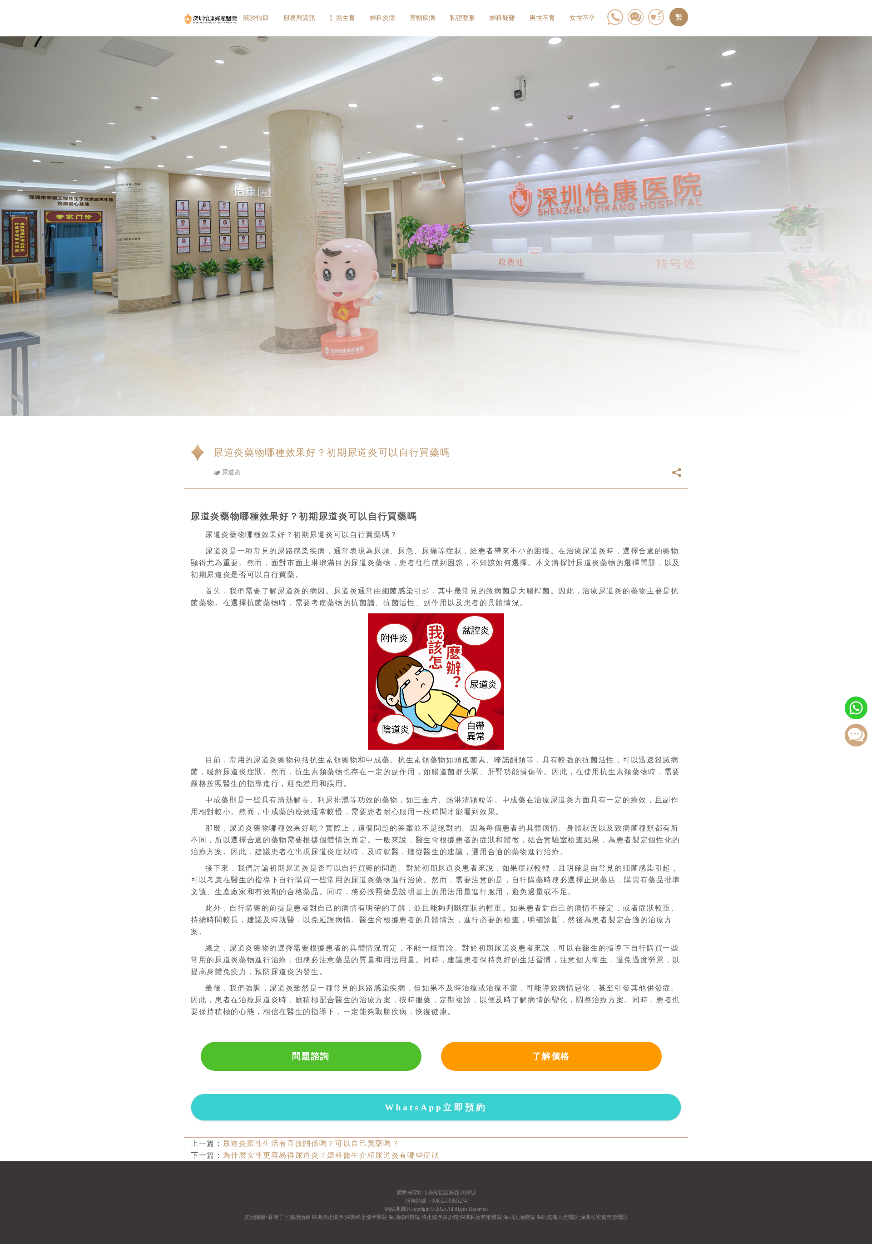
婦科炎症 (382, 18)
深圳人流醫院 (519, 1217)
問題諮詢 (311, 1056)
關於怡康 (256, 18)
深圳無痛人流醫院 (557, 1217)
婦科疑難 (502, 18)
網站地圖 (395, 1209)
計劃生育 (342, 18)
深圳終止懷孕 (327, 1217)
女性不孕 (582, 18)
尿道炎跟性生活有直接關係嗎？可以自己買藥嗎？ (311, 1143)
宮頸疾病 (422, 18)
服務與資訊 (299, 18)
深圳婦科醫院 (404, 1217)
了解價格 (551, 1056)
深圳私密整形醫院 (481, 1217)
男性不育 (542, 18)
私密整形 (462, 18)
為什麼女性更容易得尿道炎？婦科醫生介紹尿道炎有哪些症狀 (331, 1155)
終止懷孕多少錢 (440, 1217)
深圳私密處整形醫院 (604, 1217)
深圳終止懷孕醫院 (366, 1217)
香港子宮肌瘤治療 (289, 1217)
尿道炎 (230, 472)
